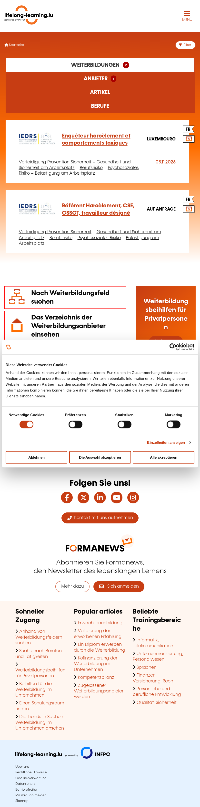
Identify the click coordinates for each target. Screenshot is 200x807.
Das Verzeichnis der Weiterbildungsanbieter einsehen (68, 326)
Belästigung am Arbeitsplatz (65, 173)
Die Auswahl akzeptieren (100, 457)
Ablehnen (36, 457)
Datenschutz (25, 784)
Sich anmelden (121, 586)
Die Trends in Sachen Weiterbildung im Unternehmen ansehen (39, 723)
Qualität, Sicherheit (157, 703)
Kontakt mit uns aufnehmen (102, 518)
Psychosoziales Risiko (99, 238)
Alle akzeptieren (163, 457)
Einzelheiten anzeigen (166, 442)
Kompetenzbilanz (96, 677)
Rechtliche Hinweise (31, 772)
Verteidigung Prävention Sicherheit (55, 162)
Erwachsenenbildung (100, 623)
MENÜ (187, 19)
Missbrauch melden (30, 795)
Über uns (22, 766)
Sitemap (22, 801)
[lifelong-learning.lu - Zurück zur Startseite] (28, 16)
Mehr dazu (72, 586)
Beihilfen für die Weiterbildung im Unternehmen (33, 690)
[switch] (75, 424)
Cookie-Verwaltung (31, 778)
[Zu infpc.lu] (62, 757)
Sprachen (147, 667)
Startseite (16, 45)
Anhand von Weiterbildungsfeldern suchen (38, 637)
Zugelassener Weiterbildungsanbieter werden (98, 691)
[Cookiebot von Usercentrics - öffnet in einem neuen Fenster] (173, 347)
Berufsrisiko (91, 168)
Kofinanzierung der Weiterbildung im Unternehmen (95, 664)
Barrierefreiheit (27, 789)
